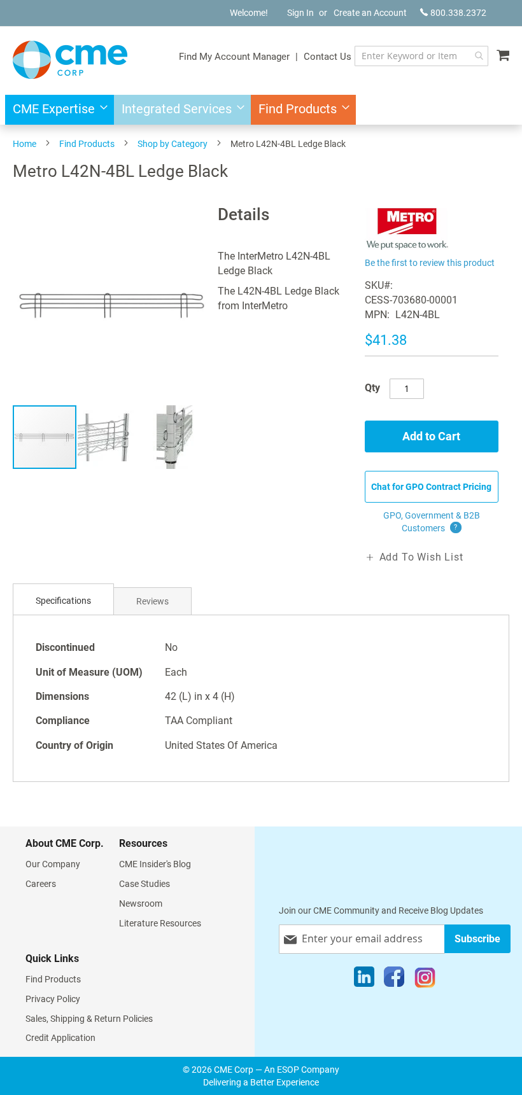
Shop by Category (173, 144)
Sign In (300, 13)
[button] (110, 437)
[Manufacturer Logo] (408, 247)
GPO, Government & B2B (431, 521)
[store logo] (70, 60)
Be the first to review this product (430, 263)
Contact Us (327, 56)
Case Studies (144, 884)
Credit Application (60, 1038)
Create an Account (370, 13)
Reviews (152, 601)
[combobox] (421, 56)
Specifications (63, 601)
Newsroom (140, 903)
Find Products (87, 144)
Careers (40, 884)
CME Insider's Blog (155, 864)
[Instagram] (425, 979)
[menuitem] (56, 110)
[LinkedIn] (364, 979)
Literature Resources (160, 923)
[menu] (261, 110)
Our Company (52, 864)
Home (24, 144)
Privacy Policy (52, 999)
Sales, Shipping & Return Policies (89, 1019)
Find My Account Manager (234, 56)
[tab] (63, 601)
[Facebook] (394, 979)
